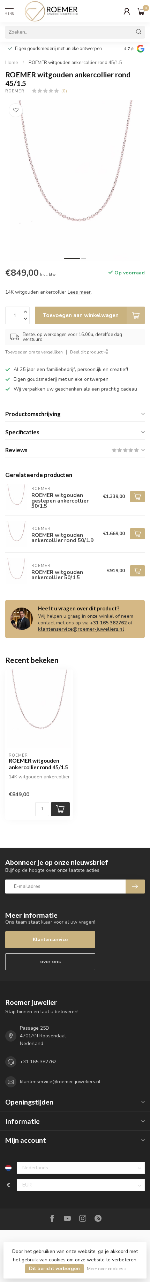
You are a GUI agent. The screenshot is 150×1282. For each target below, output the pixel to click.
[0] (141, 11)
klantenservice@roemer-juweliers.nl (81, 629)
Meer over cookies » (107, 1269)
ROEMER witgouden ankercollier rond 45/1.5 (75, 62)
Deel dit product (87, 352)
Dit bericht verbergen (54, 1268)
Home (11, 62)
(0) (64, 91)
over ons (50, 961)
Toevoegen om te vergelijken (34, 352)
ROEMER (14, 91)
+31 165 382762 (108, 622)
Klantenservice (50, 939)
